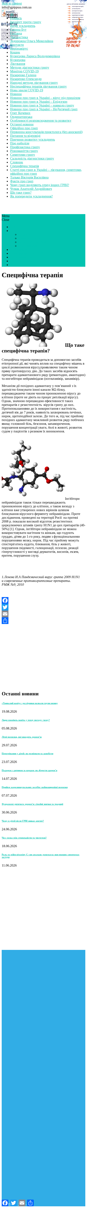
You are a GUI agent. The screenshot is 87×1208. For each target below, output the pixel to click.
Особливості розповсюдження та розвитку (40, 120)
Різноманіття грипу (24, 151)
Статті (14, 227)
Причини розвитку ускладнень (32, 139)
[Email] (43, 614)
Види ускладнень (22, 26)
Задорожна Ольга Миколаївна (31, 41)
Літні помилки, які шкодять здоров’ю (22, 737)
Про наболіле (19, 143)
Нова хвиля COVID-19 (26, 90)
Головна (16, 33)
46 (12, 14)
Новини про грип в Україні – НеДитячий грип (43, 109)
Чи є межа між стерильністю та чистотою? (24, 837)
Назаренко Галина (23, 75)
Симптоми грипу (22, 154)
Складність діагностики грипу (32, 158)
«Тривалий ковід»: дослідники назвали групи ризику (30, 703)
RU (12, 265)
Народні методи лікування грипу (34, 82)
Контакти (17, 45)
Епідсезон (26, 234)
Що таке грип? (20, 192)
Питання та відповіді (25, 135)
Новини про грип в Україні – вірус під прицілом (45, 98)
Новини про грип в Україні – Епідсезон (38, 101)
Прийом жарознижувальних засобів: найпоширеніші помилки (35, 787)
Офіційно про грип (24, 128)
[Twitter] (43, 607)
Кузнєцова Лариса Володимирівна (35, 56)
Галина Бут (18, 29)
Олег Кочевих (20, 113)
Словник (16, 162)
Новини (16, 94)
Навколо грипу (29, 238)
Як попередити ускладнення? (31, 196)
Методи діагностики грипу (29, 67)
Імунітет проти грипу (25, 22)
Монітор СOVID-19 (24, 71)
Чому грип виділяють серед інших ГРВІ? (39, 185)
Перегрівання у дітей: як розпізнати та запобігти (27, 753)
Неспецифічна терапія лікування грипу (38, 86)
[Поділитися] (43, 620)
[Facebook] (43, 600)
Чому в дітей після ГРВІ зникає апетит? (23, 821)
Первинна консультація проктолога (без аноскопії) (46, 132)
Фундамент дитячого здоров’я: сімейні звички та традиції (32, 804)
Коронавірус (19, 48)
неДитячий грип (22, 257)
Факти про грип (21, 181)
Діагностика (19, 37)
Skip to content (12, 3)
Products (16, 18)
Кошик (15, 52)
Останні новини (22, 124)
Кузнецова (17, 60)
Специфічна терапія (24, 166)
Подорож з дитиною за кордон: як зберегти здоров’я (29, 770)
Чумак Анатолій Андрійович (31, 189)
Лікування (17, 63)
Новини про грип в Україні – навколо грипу (42, 105)
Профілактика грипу (25, 147)
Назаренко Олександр (26, 79)
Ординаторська (21, 117)
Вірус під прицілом (32, 242)
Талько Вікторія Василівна (29, 177)
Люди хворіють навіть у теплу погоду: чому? (26, 720)
